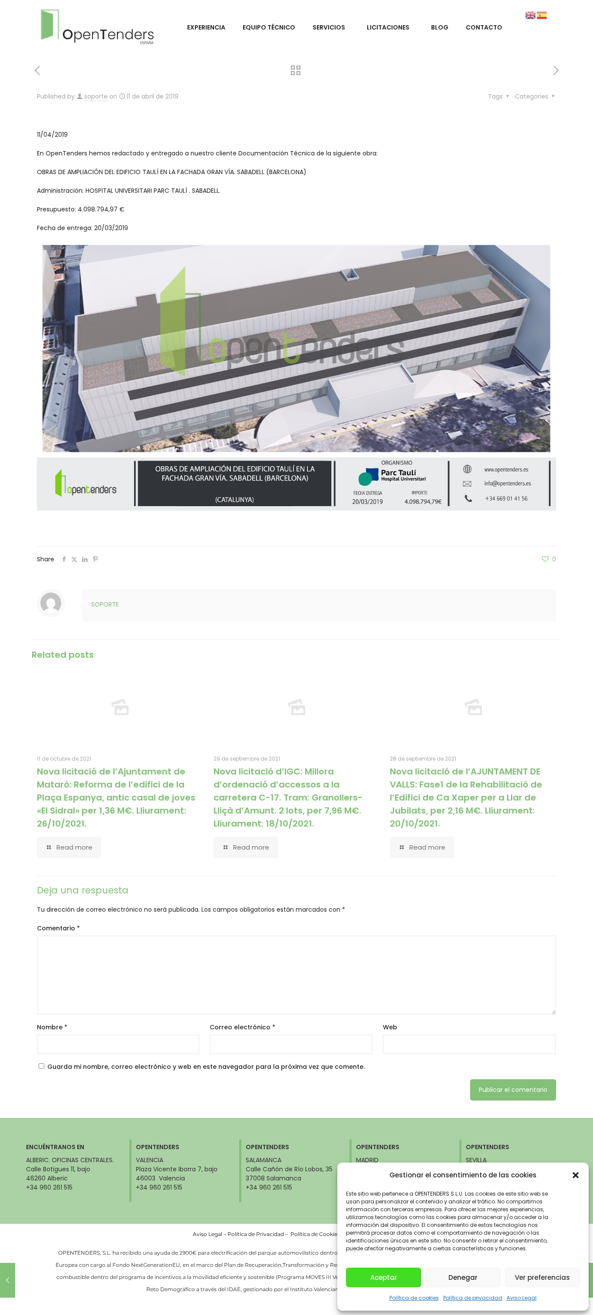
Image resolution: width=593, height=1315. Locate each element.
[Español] (542, 14)
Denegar (463, 1277)
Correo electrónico (242, 1027)
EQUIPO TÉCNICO (269, 27)
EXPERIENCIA (206, 27)
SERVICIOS (329, 27)
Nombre (52, 1027)
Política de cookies (414, 1298)
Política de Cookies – (317, 1234)
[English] (531, 14)
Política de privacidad (472, 1298)
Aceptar (383, 1277)
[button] (575, 1175)
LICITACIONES (388, 27)
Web (390, 1027)
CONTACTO (484, 27)
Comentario (58, 928)
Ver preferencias (542, 1277)
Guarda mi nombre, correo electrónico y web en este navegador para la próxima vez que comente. (206, 1066)
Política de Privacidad (255, 1234)
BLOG (439, 27)
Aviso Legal (522, 1298)
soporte (96, 96)
